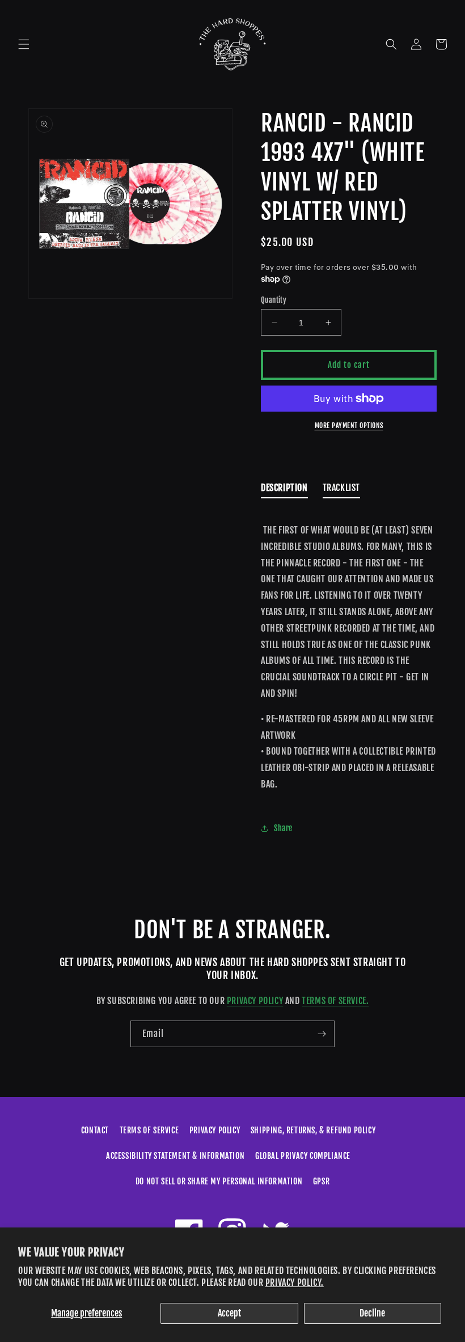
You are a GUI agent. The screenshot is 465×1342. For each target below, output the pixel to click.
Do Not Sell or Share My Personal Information (219, 1181)
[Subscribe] (321, 1034)
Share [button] (283, 828)
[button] (23, 44)
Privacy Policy (255, 1000)
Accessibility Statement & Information (175, 1156)
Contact (95, 1130)
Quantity (273, 299)
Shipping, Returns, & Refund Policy (313, 1130)
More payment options (349, 425)
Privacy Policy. (294, 1282)
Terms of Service (149, 1130)
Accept (229, 1313)
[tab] (284, 490)
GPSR (321, 1181)
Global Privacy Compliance (302, 1156)
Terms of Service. (335, 1000)
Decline (372, 1313)
